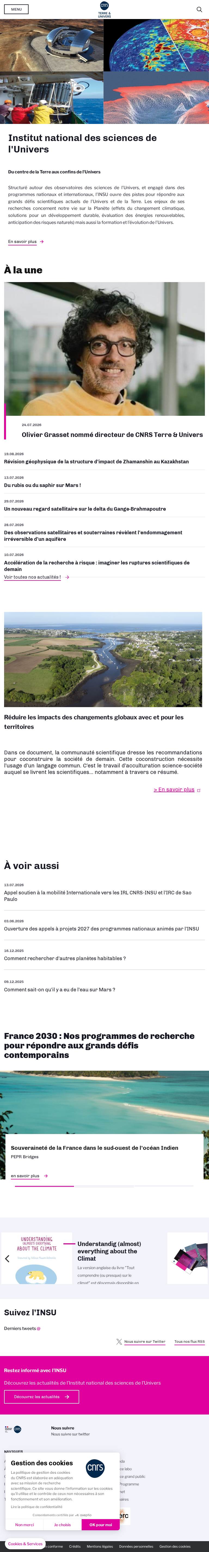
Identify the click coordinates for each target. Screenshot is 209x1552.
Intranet (118, 1491)
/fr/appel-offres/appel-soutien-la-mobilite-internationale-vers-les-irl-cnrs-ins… (104, 892)
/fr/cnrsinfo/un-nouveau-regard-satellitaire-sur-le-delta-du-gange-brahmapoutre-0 (104, 505)
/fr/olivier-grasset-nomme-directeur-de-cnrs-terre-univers (104, 360)
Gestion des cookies (174, 1546)
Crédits (75, 1546)
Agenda (118, 1461)
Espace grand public (128, 1476)
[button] (25, 1544)
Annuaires (120, 1499)
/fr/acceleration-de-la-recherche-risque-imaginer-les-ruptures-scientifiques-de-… (104, 562)
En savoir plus (22, 241)
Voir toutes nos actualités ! (32, 577)
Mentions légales (100, 1546)
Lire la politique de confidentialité (36, 1507)
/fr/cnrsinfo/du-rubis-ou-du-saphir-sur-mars (104, 481)
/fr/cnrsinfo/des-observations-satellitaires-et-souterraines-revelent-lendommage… (104, 532)
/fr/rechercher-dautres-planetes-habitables (104, 954)
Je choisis (62, 1524)
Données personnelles (136, 1546)
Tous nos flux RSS (189, 1341)
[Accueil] (105, 9)
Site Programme (125, 1484)
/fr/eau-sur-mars (104, 985)
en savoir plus (25, 1175)
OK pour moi (101, 1524)
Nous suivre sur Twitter (144, 1341)
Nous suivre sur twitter (70, 1434)
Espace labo (121, 1469)
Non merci (24, 1524)
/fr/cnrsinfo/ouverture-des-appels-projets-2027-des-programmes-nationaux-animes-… (104, 925)
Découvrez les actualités (37, 1396)
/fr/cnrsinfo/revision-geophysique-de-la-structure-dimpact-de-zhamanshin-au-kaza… (104, 460)
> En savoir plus (174, 789)
